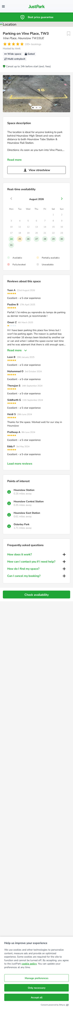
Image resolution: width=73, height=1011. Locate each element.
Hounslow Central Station (29, 501)
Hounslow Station (24, 490)
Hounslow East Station (27, 513)
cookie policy (29, 963)
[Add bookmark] (68, 33)
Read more (14, 160)
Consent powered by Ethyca (53, 1004)
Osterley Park (21, 524)
